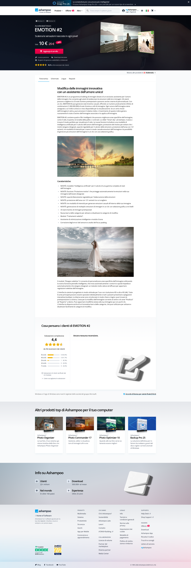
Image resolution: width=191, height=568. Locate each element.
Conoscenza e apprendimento (83, 536)
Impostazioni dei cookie (126, 530)
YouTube (62, 565)
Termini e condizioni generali (127, 518)
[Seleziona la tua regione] (147, 10)
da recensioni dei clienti (58, 65)
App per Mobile (83, 531)
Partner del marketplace (103, 545)
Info (121, 514)
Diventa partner (105, 550)
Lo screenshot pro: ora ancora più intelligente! (91, 2)
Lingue (63, 79)
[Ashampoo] (43, 511)
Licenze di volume (105, 540)
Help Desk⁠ (145, 514)
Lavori (101, 524)
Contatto (102, 528)
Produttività (81, 521)
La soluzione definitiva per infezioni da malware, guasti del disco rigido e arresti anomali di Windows (142, 444)
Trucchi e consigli (147, 540)
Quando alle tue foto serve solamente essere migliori (110, 442)
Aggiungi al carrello (50, 51)
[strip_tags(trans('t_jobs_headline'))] (58, 550)
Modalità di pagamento (124, 536)
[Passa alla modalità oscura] (142, 10)
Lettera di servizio (147, 544)
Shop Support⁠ (146, 517)
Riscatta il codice (147, 537)
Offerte (69, 10)
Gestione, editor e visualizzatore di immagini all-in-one (79, 442)
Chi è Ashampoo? (105, 514)
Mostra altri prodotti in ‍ (140, 73)
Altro (79, 10)
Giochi (79, 528)
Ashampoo (146, 547)
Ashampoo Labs (105, 521)
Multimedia (81, 514)
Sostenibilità (103, 517)
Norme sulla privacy (124, 524)
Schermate (55, 79)
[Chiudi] (189, 2)
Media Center (104, 553)
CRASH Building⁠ (105, 531)
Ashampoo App (147, 533)
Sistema (80, 517)
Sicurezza (81, 524)
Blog (39, 565)
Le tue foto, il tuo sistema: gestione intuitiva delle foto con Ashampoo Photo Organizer (48, 443)
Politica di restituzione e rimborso (126, 542)
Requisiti (72, 79)
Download (145, 530)
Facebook (49, 565)
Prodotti (58, 10)
